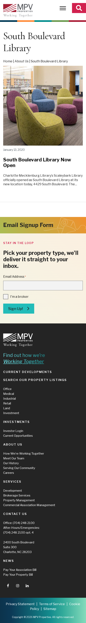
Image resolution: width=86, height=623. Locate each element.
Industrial (9, 398)
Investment (11, 413)
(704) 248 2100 (24, 523)
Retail (7, 403)
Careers (8, 473)
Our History (11, 463)
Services (12, 481)
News (8, 561)
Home (7, 61)
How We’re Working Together (23, 453)
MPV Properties (18, 10)
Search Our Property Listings (35, 380)
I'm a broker (19, 297)
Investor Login (13, 431)
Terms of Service (52, 604)
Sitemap (49, 609)
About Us (22, 61)
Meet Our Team (13, 458)
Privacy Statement (20, 604)
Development (12, 490)
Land (6, 408)
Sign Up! (15, 308)
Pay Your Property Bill (18, 574)
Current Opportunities (18, 436)
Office (7, 389)
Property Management (19, 500)
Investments (16, 422)
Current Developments (27, 372)
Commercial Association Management (29, 505)
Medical (8, 394)
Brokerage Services (16, 495)
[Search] (79, 8)
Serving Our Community (19, 468)
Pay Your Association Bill (19, 570)
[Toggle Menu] (63, 8)
